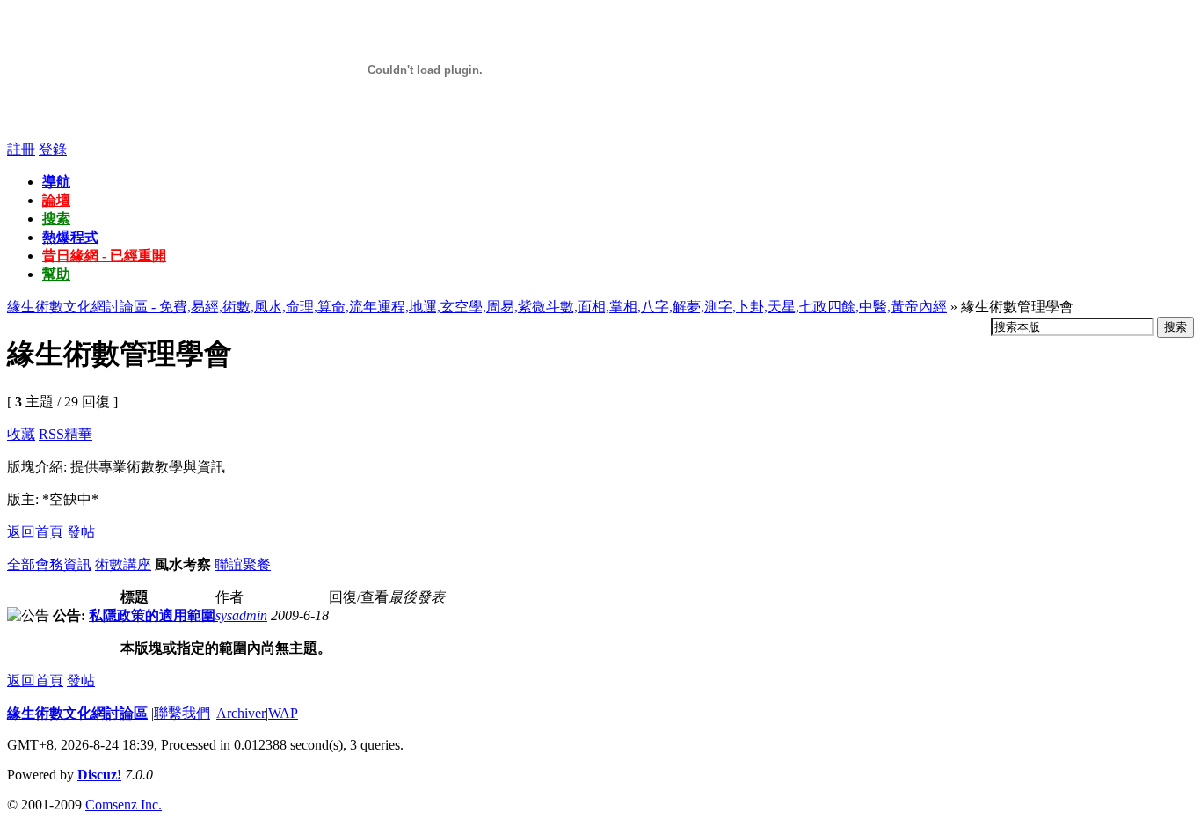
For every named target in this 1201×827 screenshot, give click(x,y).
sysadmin (241, 615)
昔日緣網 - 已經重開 (104, 255)
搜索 (56, 218)
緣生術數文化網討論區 (77, 713)
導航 (56, 181)
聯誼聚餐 (243, 564)
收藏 (21, 434)
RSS (51, 434)
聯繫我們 (182, 713)
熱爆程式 (70, 237)
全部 (21, 564)
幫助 (56, 274)
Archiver (241, 713)
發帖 (81, 531)
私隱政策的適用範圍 (152, 615)
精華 (78, 434)
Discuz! (99, 774)
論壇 (56, 200)
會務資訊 (63, 564)
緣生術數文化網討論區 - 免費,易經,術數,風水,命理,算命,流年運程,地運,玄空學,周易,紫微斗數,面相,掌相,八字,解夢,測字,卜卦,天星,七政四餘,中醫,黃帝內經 (477, 306)
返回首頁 (35, 531)
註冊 (21, 149)
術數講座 (123, 564)
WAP (283, 713)
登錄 (53, 149)
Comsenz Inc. (123, 804)
